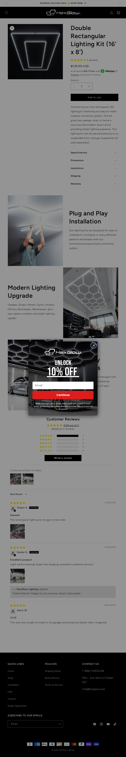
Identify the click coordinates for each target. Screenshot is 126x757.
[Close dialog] (93, 345)
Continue (63, 395)
